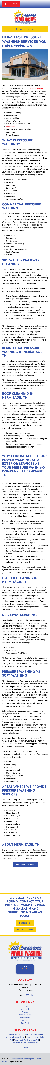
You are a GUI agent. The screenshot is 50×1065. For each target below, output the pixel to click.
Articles (25, 1012)
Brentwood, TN (20, 1040)
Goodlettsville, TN (19, 1042)
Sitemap (25, 1020)
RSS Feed (25, 1023)
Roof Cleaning (12, 126)
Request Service (26, 929)
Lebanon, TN (31, 1037)
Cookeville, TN (11, 1034)
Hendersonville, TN (17, 1037)
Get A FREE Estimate (26, 29)
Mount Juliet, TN (25, 1034)
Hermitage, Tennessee (25, 864)
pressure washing (36, 88)
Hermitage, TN (33, 1040)
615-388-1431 (12, 4)
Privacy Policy (25, 1014)
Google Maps (25, 1006)
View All (25, 1047)
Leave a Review (25, 1009)
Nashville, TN (33, 1042)
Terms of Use (25, 1017)
